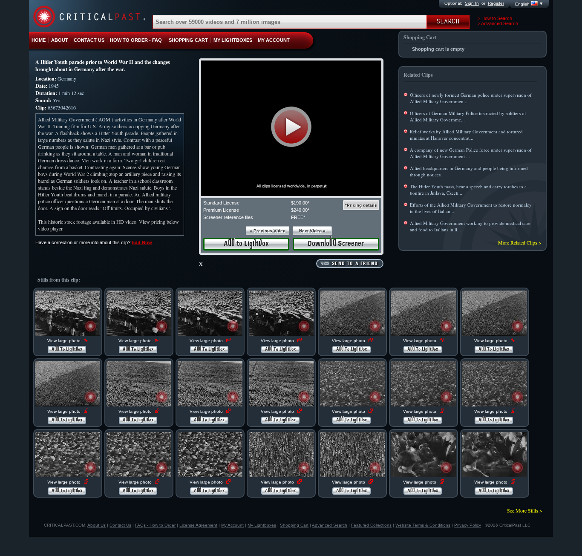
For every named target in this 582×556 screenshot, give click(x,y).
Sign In (472, 3)
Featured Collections (371, 525)
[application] (291, 128)
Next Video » (312, 230)
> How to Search (495, 18)
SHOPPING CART (188, 40)
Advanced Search (329, 525)
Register (496, 3)
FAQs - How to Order (155, 525)
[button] (291, 127)
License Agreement (198, 525)
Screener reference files (228, 217)
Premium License (221, 210)
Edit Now (142, 242)
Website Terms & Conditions (422, 525)
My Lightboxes (262, 525)
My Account (232, 525)
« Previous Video (267, 230)
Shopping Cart (294, 525)
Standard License (221, 202)
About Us (96, 525)
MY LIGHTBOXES (233, 40)
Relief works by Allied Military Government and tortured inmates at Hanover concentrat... (466, 134)
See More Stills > (524, 510)
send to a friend (355, 264)
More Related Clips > (520, 242)
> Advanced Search (498, 23)
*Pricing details (361, 205)
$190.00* (300, 202)
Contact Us (120, 525)
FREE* (298, 217)
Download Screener (336, 244)
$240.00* (300, 210)
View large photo (64, 340)
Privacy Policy (467, 525)
